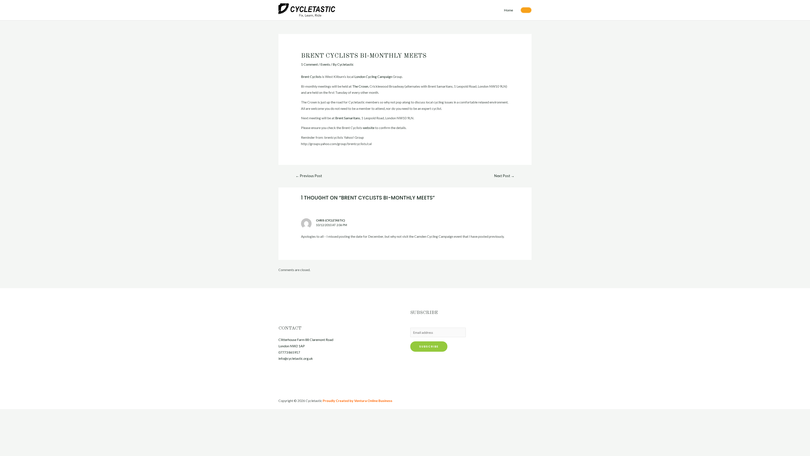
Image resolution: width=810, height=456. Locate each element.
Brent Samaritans (347, 118)
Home (508, 10)
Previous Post (309, 176)
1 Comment (309, 64)
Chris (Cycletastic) (330, 220)
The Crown (360, 86)
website (368, 128)
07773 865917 (289, 352)
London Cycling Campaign (373, 77)
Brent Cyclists (311, 77)
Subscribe (429, 347)
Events (325, 64)
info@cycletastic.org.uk (295, 358)
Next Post (504, 176)
